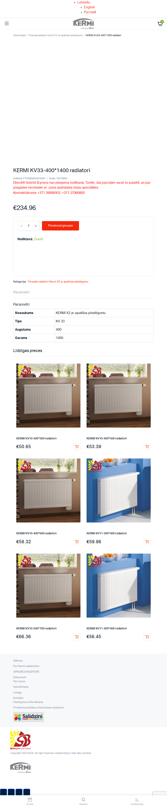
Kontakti (18, 698)
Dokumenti (19, 677)
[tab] (21, 292)
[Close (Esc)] (3, 793)
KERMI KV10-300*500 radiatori (36, 438)
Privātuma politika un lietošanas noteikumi (38, 707)
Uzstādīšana (20, 687)
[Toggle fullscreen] (18, 793)
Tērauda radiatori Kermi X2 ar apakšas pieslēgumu (55, 35)
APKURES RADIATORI (26, 672)
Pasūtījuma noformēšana (28, 702)
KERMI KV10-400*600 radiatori (36, 533)
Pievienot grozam (76, 446)
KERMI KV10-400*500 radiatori (107, 438)
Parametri (21, 292)
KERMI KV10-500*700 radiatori (36, 628)
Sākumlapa (19, 35)
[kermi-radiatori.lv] (83, 23)
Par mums (19, 681)
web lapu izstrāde (81, 753)
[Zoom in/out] (26, 793)
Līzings (17, 692)
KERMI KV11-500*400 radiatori (107, 533)
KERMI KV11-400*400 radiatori (107, 628)
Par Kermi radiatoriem (26, 666)
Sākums (18, 660)
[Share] (11, 793)
